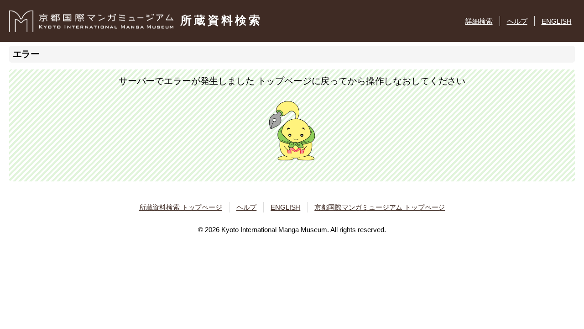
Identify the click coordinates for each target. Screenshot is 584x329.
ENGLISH (557, 21)
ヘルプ (517, 21)
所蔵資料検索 (221, 20)
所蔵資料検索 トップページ (180, 207)
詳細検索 (479, 21)
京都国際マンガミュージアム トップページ (379, 207)
